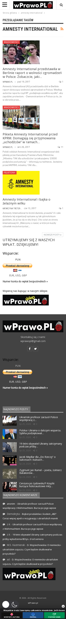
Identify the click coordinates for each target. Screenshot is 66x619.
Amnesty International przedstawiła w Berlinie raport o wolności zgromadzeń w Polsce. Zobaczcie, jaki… (32, 73)
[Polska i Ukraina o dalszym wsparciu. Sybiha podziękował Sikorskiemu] (10, 434)
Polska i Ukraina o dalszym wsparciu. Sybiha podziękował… (40, 432)
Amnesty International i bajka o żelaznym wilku (26, 201)
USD (17, 275)
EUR (11, 275)
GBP (24, 275)
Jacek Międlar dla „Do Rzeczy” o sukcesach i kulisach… (37, 458)
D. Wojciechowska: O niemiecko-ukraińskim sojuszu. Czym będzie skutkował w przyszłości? (32, 549)
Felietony (9, 172)
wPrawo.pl (33, 603)
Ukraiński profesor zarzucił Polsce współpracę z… (38, 418)
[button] (10, 604)
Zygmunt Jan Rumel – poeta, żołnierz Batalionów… (40, 471)
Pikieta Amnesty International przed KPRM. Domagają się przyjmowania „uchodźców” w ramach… (30, 138)
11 (61, 146)
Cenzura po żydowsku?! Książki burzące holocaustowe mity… (36, 485)
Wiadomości (11, 42)
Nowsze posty (52, 234)
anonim (11, 503)
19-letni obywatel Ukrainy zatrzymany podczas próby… (40, 445)
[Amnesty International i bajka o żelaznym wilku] (21, 183)
